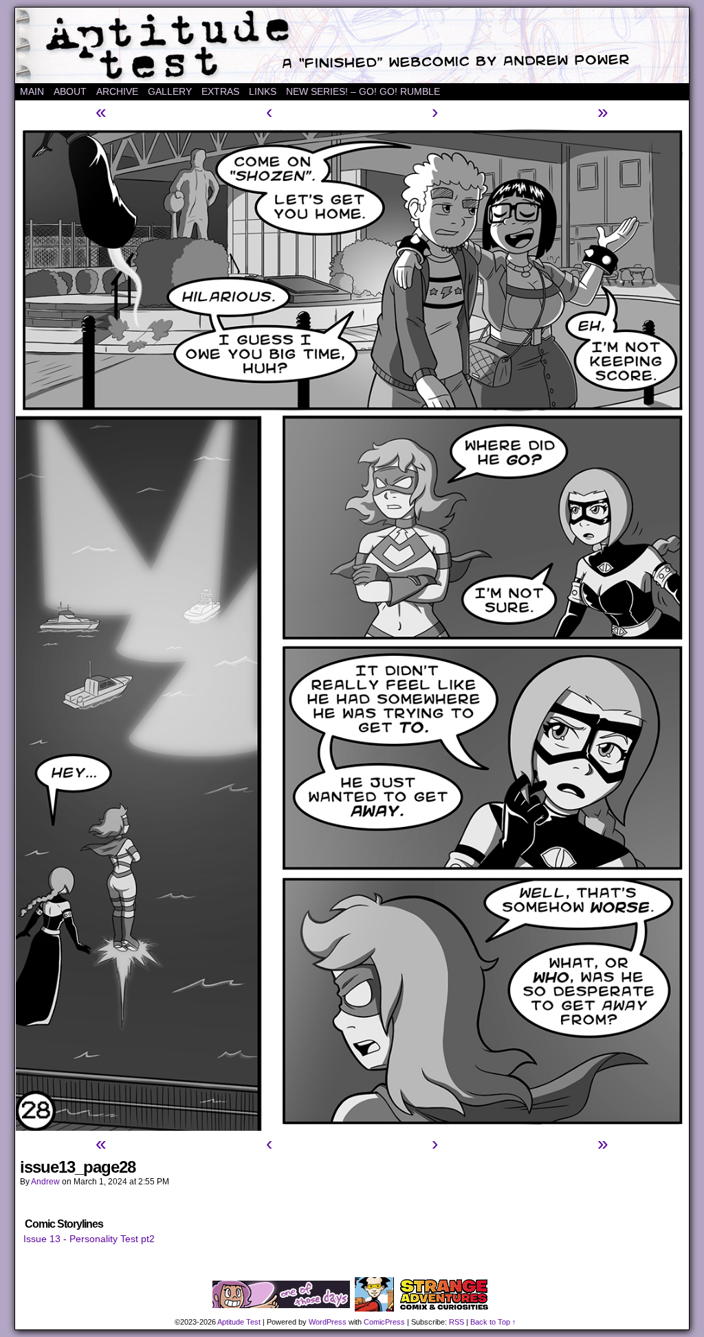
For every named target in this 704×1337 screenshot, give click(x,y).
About (70, 91)
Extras (220, 91)
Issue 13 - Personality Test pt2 (89, 1238)
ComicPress (384, 1322)
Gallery (170, 91)
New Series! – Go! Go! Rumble (363, 91)
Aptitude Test (352, 45)
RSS (456, 1322)
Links (262, 91)
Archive (117, 91)
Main (32, 91)
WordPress (327, 1322)
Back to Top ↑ (493, 1322)
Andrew (45, 1181)
